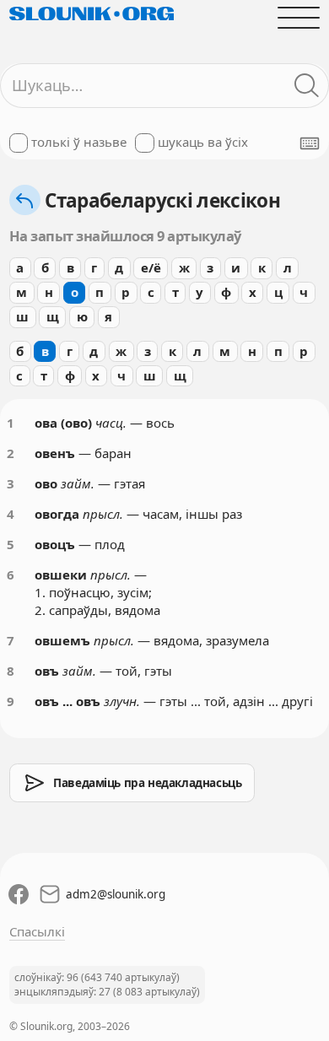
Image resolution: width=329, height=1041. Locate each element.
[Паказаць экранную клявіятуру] (309, 143)
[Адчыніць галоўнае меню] (299, 17)
